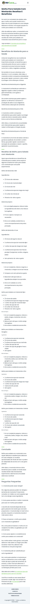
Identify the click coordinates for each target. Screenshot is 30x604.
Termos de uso (15, 595)
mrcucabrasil (15, 581)
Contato (15, 591)
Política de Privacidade (15, 593)
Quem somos (15, 589)
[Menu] (28, 2)
